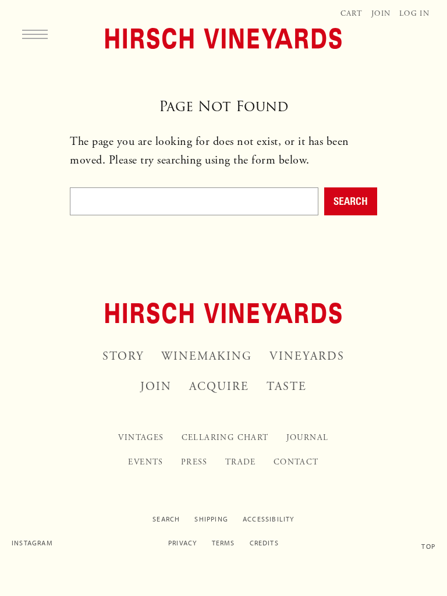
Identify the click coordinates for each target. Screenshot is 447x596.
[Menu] (35, 34)
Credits (264, 543)
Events (145, 462)
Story (123, 356)
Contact (296, 462)
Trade (240, 462)
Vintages (141, 437)
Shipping (211, 519)
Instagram (32, 543)
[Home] (223, 38)
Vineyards (307, 356)
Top (428, 546)
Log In (414, 14)
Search (351, 200)
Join (381, 14)
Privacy (182, 543)
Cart (351, 14)
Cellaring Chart (225, 437)
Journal (307, 437)
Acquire (219, 386)
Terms (223, 543)
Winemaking (206, 356)
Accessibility (269, 519)
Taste (287, 386)
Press (194, 462)
